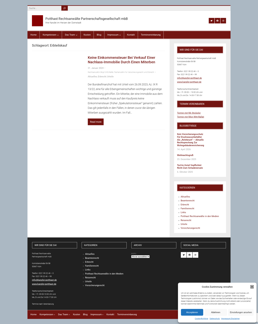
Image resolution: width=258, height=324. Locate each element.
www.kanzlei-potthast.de (189, 82)
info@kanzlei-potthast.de (189, 78)
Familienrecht (187, 208)
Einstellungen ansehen (241, 312)
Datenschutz (215, 319)
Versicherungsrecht (190, 228)
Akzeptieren (192, 312)
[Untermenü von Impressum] (120, 35)
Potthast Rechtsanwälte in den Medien (200, 216)
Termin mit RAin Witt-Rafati (190, 117)
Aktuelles (92, 76)
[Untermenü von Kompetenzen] (58, 35)
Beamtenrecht (188, 200)
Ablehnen (215, 312)
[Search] (64, 8)
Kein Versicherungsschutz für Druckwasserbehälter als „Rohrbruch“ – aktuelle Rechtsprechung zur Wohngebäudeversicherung (190, 140)
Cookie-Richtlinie (201, 319)
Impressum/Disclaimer (230, 319)
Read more (95, 121)
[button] (252, 286)
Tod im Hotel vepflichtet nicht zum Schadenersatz (190, 166)
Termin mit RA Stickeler (189, 113)
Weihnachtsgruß (185, 155)
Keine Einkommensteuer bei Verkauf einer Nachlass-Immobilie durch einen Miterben (121, 60)
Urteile (110, 76)
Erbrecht (102, 76)
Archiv (133, 254)
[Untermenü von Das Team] (76, 35)
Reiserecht (186, 220)
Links (183, 212)
